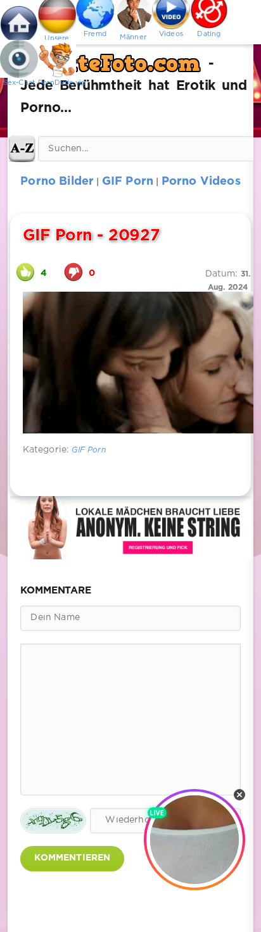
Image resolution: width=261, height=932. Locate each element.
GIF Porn (88, 450)
